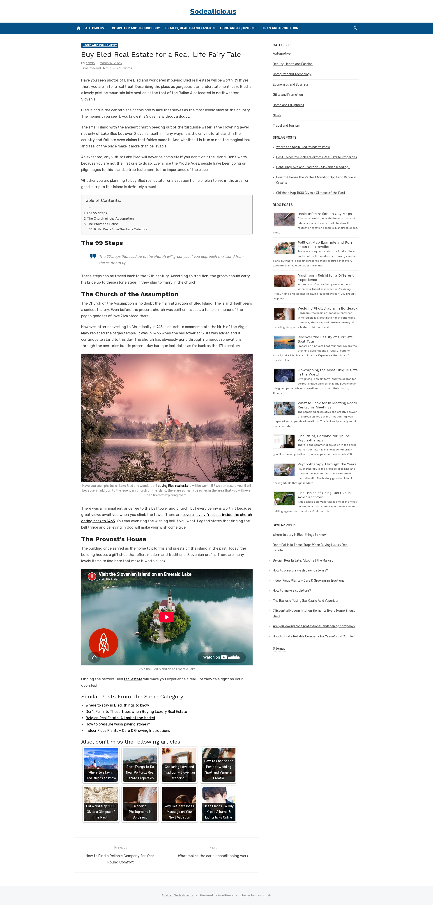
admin (90, 63)
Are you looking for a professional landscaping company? (314, 626)
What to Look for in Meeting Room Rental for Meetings (327, 405)
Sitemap (279, 649)
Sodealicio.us (213, 11)
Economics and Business (291, 84)
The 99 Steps (96, 213)
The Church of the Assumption (110, 219)
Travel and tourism (286, 126)
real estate (133, 679)
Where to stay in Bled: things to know (117, 705)
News (277, 115)
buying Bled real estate (174, 486)
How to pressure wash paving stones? (118, 724)
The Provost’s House (103, 224)
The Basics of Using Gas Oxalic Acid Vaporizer (306, 601)
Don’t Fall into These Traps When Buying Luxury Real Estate (136, 711)
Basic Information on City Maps (325, 214)
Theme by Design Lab (255, 895)
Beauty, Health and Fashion (190, 28)
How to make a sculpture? (292, 590)
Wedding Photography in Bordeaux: (328, 308)
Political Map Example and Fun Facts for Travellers (325, 244)
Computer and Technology (136, 28)
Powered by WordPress (216, 895)
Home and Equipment (238, 28)
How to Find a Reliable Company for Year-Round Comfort (314, 636)
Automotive (95, 28)
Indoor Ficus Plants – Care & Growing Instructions (128, 730)
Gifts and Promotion (279, 28)
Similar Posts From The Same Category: (120, 229)
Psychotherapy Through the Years (327, 464)
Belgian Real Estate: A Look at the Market (120, 718)
